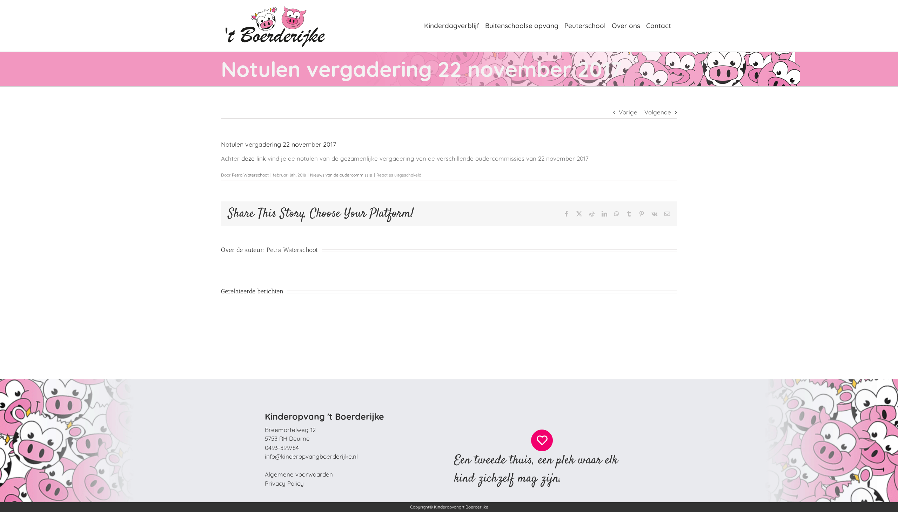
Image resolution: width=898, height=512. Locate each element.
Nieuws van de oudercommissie (341, 175)
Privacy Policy (284, 483)
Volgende (657, 112)
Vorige (628, 112)
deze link (253, 158)
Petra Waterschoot (250, 175)
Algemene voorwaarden (299, 474)
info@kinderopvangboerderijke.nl (311, 456)
